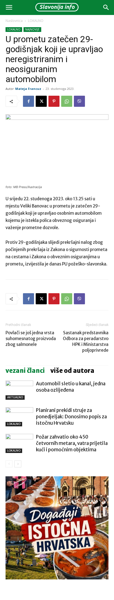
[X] (41, 101)
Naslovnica (14, 20)
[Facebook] (28, 101)
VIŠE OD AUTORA (72, 370)
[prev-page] (9, 463)
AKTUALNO (15, 397)
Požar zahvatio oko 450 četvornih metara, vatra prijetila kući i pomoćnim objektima (72, 443)
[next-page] (17, 463)
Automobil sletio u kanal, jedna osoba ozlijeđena (70, 387)
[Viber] (79, 101)
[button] (9, 7)
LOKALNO (35, 20)
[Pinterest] (53, 101)
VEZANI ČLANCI (25, 370)
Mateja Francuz (28, 89)
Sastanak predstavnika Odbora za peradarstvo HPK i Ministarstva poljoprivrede (85, 341)
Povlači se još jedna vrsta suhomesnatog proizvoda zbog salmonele (31, 338)
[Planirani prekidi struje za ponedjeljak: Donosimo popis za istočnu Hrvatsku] (19, 416)
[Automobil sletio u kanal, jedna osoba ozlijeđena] (19, 390)
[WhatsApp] (66, 101)
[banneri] (57, 527)
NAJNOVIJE (32, 29)
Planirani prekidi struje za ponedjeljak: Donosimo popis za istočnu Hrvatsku (71, 416)
